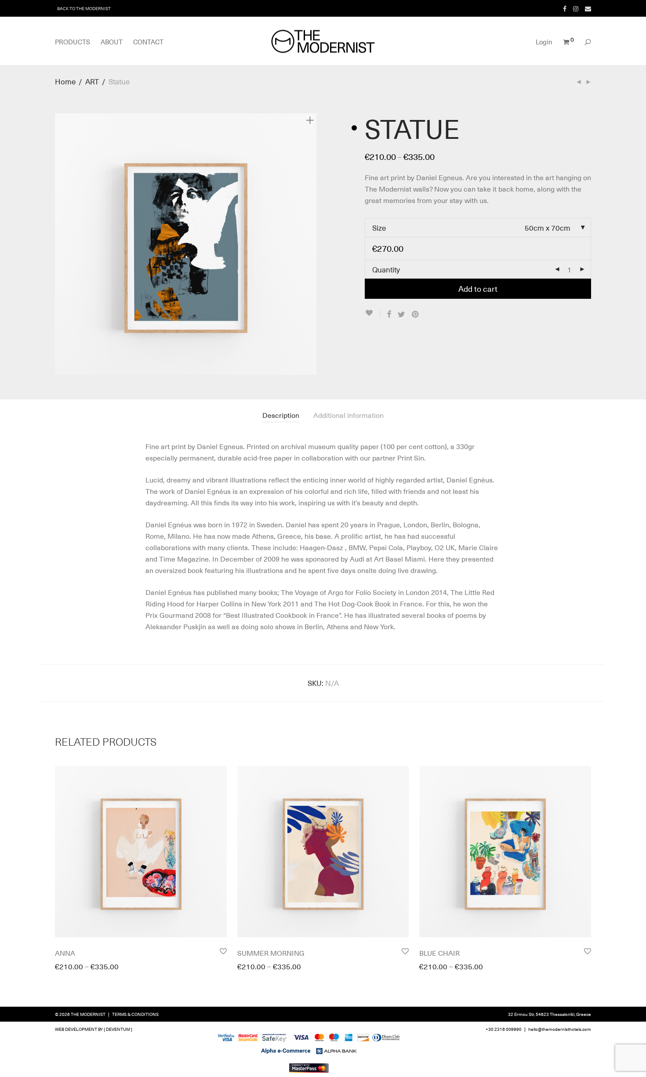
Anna (65, 952)
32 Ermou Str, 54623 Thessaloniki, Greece (549, 1014)
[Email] (588, 8)
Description (280, 415)
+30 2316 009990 (504, 1029)
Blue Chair (439, 952)
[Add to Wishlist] (372, 313)
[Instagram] (575, 8)
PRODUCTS (72, 42)
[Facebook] (564, 8)
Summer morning (271, 952)
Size (379, 227)
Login (544, 42)
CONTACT (148, 42)
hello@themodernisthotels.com (559, 1029)
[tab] (280, 414)
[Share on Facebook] (389, 314)
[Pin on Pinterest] (416, 314)
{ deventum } (118, 1029)
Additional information (348, 415)
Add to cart (477, 288)
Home (65, 81)
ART (92, 81)
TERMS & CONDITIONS (135, 1014)
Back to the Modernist (84, 8)
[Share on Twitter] (401, 314)
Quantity (386, 269)
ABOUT (112, 42)
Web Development (76, 1029)
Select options (74, 970)
